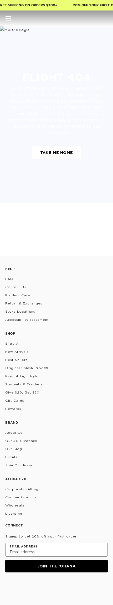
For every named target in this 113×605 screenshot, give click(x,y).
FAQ (9, 279)
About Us (13, 432)
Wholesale (15, 505)
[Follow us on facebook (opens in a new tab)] (34, 586)
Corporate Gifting (21, 489)
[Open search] (87, 18)
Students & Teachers (24, 384)
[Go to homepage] (56, 18)
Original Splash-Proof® (26, 368)
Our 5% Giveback (21, 440)
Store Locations (20, 311)
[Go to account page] (96, 18)
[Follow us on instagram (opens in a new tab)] (9, 586)
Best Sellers (16, 359)
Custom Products (21, 497)
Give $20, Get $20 (22, 392)
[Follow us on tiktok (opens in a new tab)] (21, 586)
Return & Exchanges (23, 303)
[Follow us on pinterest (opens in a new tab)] (59, 586)
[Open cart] (104, 18)
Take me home (56, 152)
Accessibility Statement (27, 319)
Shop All (13, 343)
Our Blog (13, 449)
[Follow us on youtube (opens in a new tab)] (46, 586)
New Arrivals (17, 351)
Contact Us (15, 287)
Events (11, 457)
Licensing (13, 513)
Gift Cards (14, 400)
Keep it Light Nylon (23, 376)
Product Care (17, 295)
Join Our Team (18, 465)
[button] (8, 18)
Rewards (13, 408)
